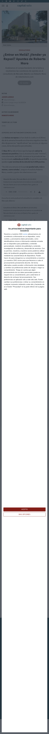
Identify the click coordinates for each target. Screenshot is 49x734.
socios (25, 234)
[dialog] (24, 476)
